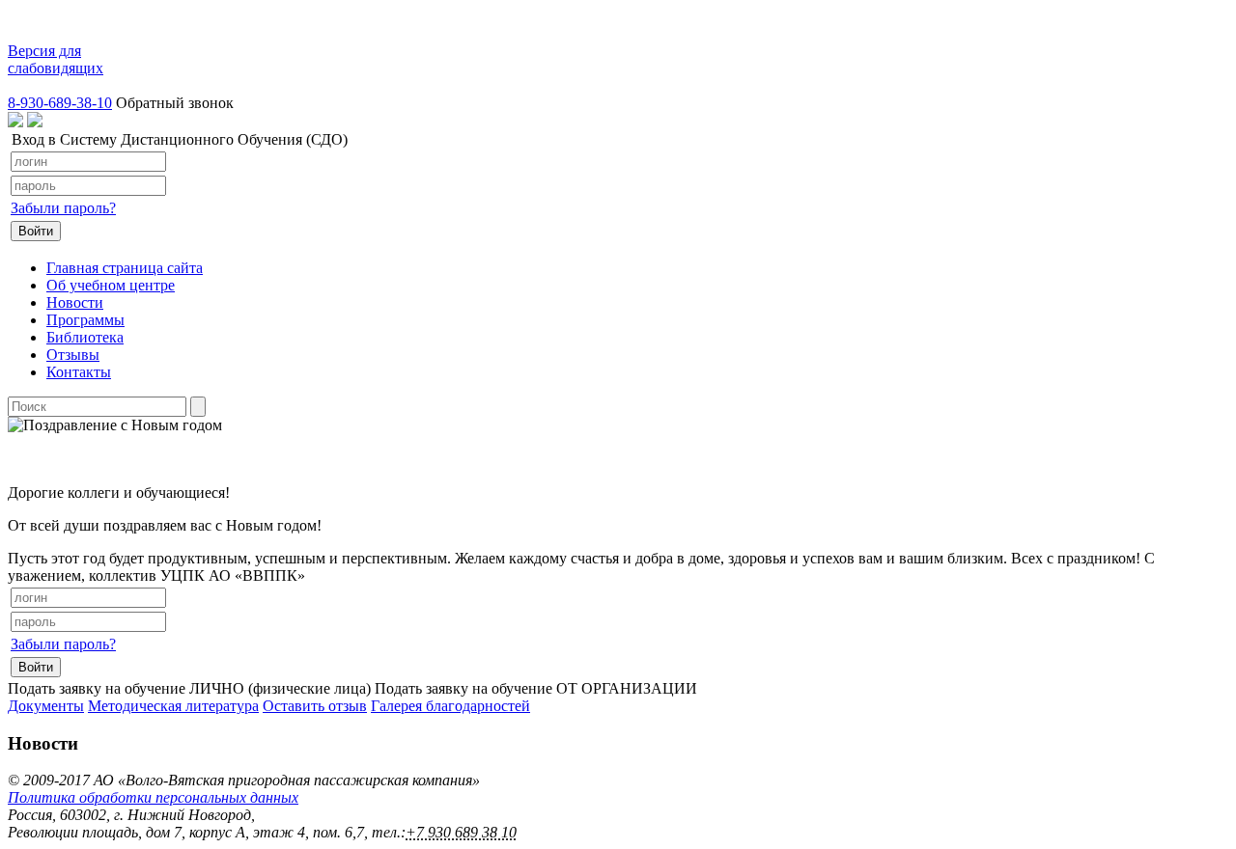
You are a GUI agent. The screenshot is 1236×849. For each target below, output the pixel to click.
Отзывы (72, 354)
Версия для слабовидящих (55, 59)
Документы (46, 706)
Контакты (78, 372)
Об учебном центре (110, 285)
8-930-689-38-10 (60, 103)
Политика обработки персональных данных (153, 797)
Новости (74, 302)
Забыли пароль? (63, 208)
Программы (85, 320)
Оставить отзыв (315, 706)
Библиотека (85, 337)
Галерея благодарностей (450, 706)
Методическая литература (173, 706)
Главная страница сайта (124, 268)
